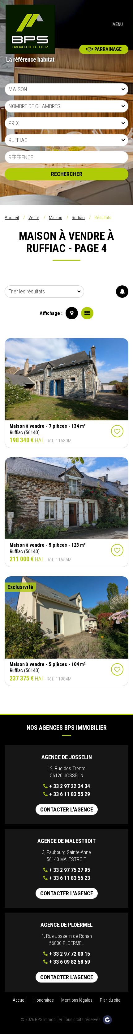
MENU (118, 24)
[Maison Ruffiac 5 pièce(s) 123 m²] (66, 498)
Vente (33, 217)
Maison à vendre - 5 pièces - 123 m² (48, 545)
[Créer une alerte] (122, 291)
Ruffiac (78, 217)
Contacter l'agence (66, 809)
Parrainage (108, 49)
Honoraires (44, 1000)
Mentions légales (76, 1000)
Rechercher (66, 174)
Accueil (12, 217)
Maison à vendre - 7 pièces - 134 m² (48, 426)
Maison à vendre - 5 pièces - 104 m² (48, 664)
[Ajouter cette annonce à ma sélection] (117, 431)
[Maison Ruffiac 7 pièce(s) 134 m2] (66, 379)
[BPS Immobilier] (33, 34)
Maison (55, 217)
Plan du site (110, 1000)
